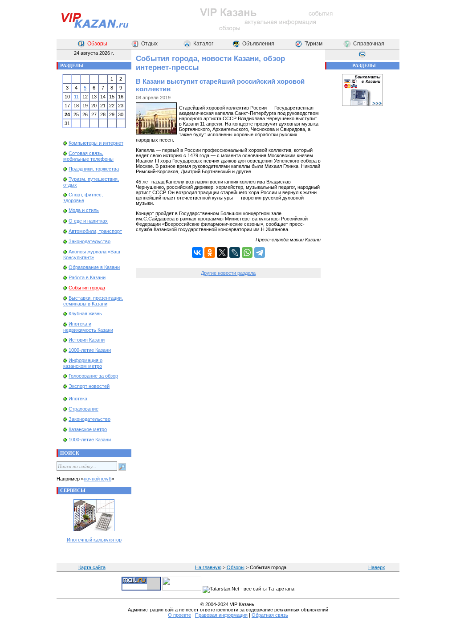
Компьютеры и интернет (96, 143)
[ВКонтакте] (197, 252)
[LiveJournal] (234, 252)
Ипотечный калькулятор (94, 539)
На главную (208, 567)
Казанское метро (88, 429)
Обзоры (97, 44)
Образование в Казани (94, 267)
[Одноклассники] (209, 252)
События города (87, 287)
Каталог (203, 44)
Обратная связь (270, 615)
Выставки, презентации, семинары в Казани (93, 300)
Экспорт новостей (89, 386)
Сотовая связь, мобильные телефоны (88, 156)
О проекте (179, 615)
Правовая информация (221, 615)
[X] (222, 252)
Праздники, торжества (94, 168)
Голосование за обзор (93, 376)
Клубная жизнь (85, 313)
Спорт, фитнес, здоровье (83, 197)
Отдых (149, 44)
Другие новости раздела (228, 273)
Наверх (376, 567)
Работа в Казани (87, 277)
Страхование (83, 408)
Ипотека (78, 398)
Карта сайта (92, 567)
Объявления (258, 44)
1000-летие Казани (90, 350)
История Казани (87, 339)
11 (76, 96)
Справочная (368, 44)
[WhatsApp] (247, 252)
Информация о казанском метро (82, 363)
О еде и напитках (88, 221)
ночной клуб (97, 478)
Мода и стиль (84, 210)
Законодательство (89, 241)
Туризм (313, 44)
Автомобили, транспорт (95, 231)
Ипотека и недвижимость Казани (88, 326)
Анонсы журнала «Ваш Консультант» (91, 254)
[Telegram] (259, 252)
